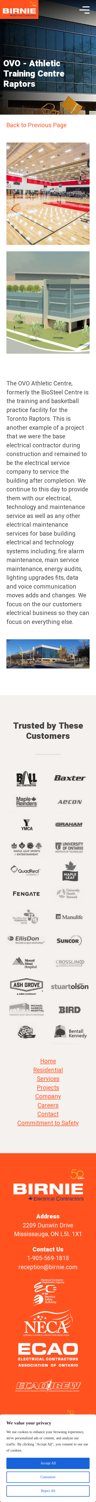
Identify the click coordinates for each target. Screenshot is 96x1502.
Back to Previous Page (36, 125)
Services (48, 1079)
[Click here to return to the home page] (19, 10)
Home (48, 1061)
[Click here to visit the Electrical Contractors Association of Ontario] (48, 1354)
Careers (48, 1105)
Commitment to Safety (48, 1123)
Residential (48, 1070)
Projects (48, 1088)
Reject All (48, 1491)
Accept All (48, 1463)
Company (48, 1096)
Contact (48, 1114)
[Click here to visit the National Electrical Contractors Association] (48, 1323)
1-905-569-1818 (48, 1258)
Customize (48, 1477)
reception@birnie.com (48, 1267)
